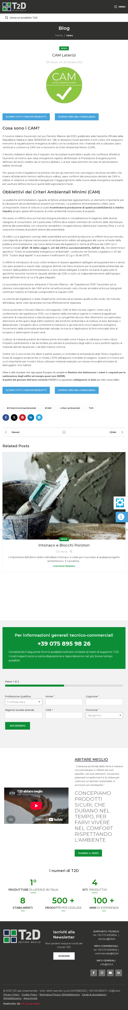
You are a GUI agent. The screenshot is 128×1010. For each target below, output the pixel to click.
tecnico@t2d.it (106, 938)
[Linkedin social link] (31, 417)
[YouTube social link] (110, 973)
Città (49, 709)
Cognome (92, 696)
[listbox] (23, 702)
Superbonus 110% (85, 284)
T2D (91, 408)
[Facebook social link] (5, 417)
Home (59, 35)
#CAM (48, 408)
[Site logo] (14, 6)
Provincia (92, 709)
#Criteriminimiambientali (21, 408)
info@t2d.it (106, 964)
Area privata (30, 998)
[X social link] (14, 417)
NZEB (53, 379)
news (69, 35)
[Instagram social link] (102, 973)
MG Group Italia (30, 1003)
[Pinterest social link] (22, 417)
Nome (50, 696)
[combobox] (104, 715)
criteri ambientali (70, 408)
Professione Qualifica (18, 696)
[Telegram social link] (39, 417)
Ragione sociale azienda (19, 709)
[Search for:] (64, 17)
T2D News (52, 62)
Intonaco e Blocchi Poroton (64, 545)
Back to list (64, 432)
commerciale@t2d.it (107, 953)
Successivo (17, 725)
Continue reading (64, 566)
